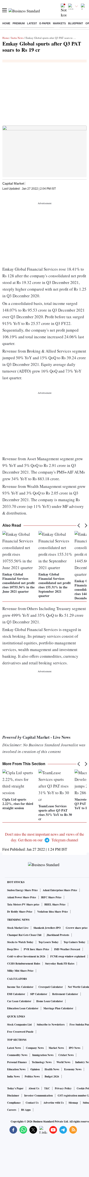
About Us (33, 1088)
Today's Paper (15, 1088)
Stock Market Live (17, 927)
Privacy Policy (63, 1088)
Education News (16, 1069)
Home (6, 23)
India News (17, 38)
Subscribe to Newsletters (51, 1024)
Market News (56, 1048)
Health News (52, 1069)
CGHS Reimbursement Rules (23, 963)
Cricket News (66, 1055)
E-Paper (45, 23)
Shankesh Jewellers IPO (47, 927)
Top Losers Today (48, 942)
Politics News (32, 1076)
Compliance (14, 1102)
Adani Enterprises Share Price (60, 890)
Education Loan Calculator (22, 1008)
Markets (59, 23)
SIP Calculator (38, 994)
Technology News (42, 1062)
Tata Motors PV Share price (23, 904)
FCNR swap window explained (67, 956)
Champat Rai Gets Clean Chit (24, 935)
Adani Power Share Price (21, 897)
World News (63, 1062)
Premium (19, 23)
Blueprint (75, 23)
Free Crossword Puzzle (20, 1031)
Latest (32, 23)
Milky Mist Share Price (20, 970)
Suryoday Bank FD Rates (59, 963)
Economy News (72, 1069)
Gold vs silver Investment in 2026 (26, 956)
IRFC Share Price (51, 897)
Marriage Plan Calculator (58, 1008)
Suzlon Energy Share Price (22, 890)
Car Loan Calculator (19, 1001)
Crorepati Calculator (50, 987)
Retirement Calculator (65, 994)
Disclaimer (13, 1095)
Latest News (14, 1048)
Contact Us (32, 1102)
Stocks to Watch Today (20, 942)
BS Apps (26, 1109)
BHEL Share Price (55, 904)
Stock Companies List (19, 1024)
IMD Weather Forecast (67, 949)
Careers (11, 1109)
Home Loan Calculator (49, 1001)
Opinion (35, 1069)
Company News (35, 1048)
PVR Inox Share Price (36, 949)
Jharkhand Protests (58, 935)
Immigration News (42, 1055)
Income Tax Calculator (20, 987)
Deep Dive (13, 949)
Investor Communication (38, 1095)
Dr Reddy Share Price (19, 911)
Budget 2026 (52, 1076)
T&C (47, 1088)
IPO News (74, 1048)
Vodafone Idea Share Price (52, 911)
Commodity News (17, 1055)
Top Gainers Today (74, 942)
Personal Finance (17, 1062)
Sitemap (73, 1102)
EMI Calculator (16, 994)
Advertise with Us (53, 1102)
